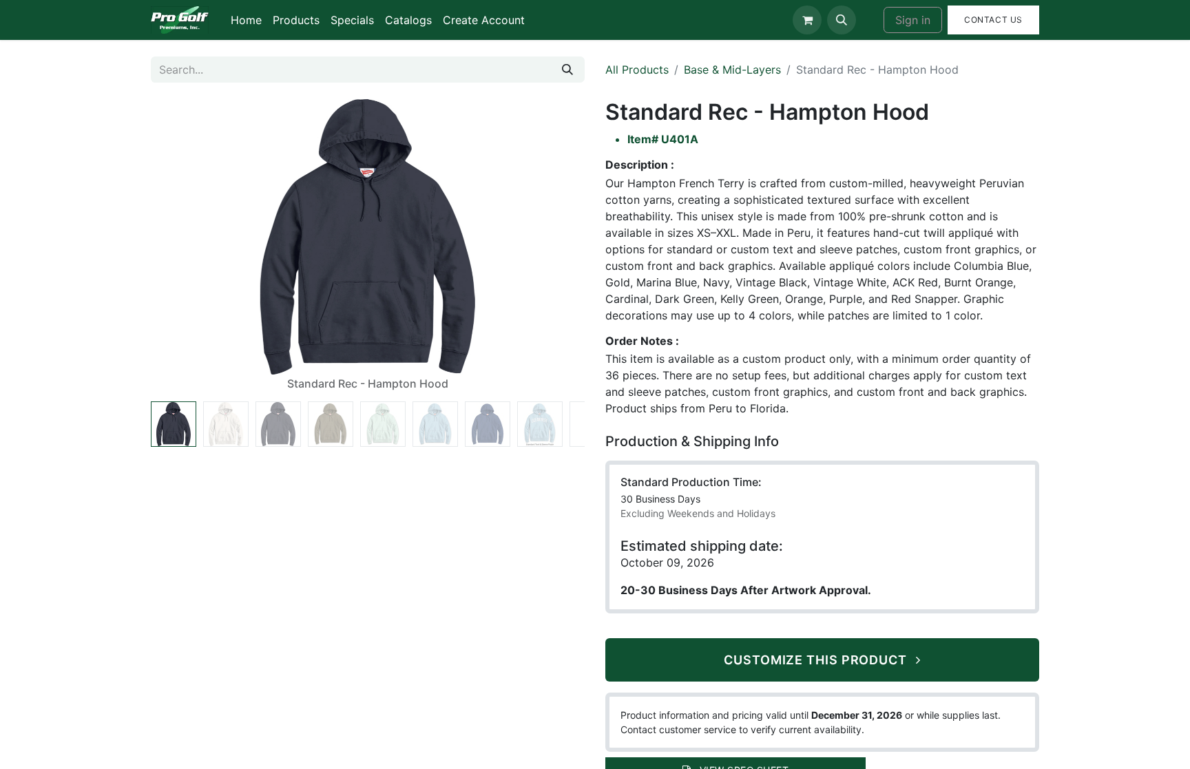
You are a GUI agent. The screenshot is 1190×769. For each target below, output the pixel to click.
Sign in (912, 20)
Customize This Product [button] (817, 660)
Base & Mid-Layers (732, 69)
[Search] (567, 69)
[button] (841, 20)
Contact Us (993, 19)
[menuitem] (246, 20)
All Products (637, 69)
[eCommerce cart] (807, 20)
